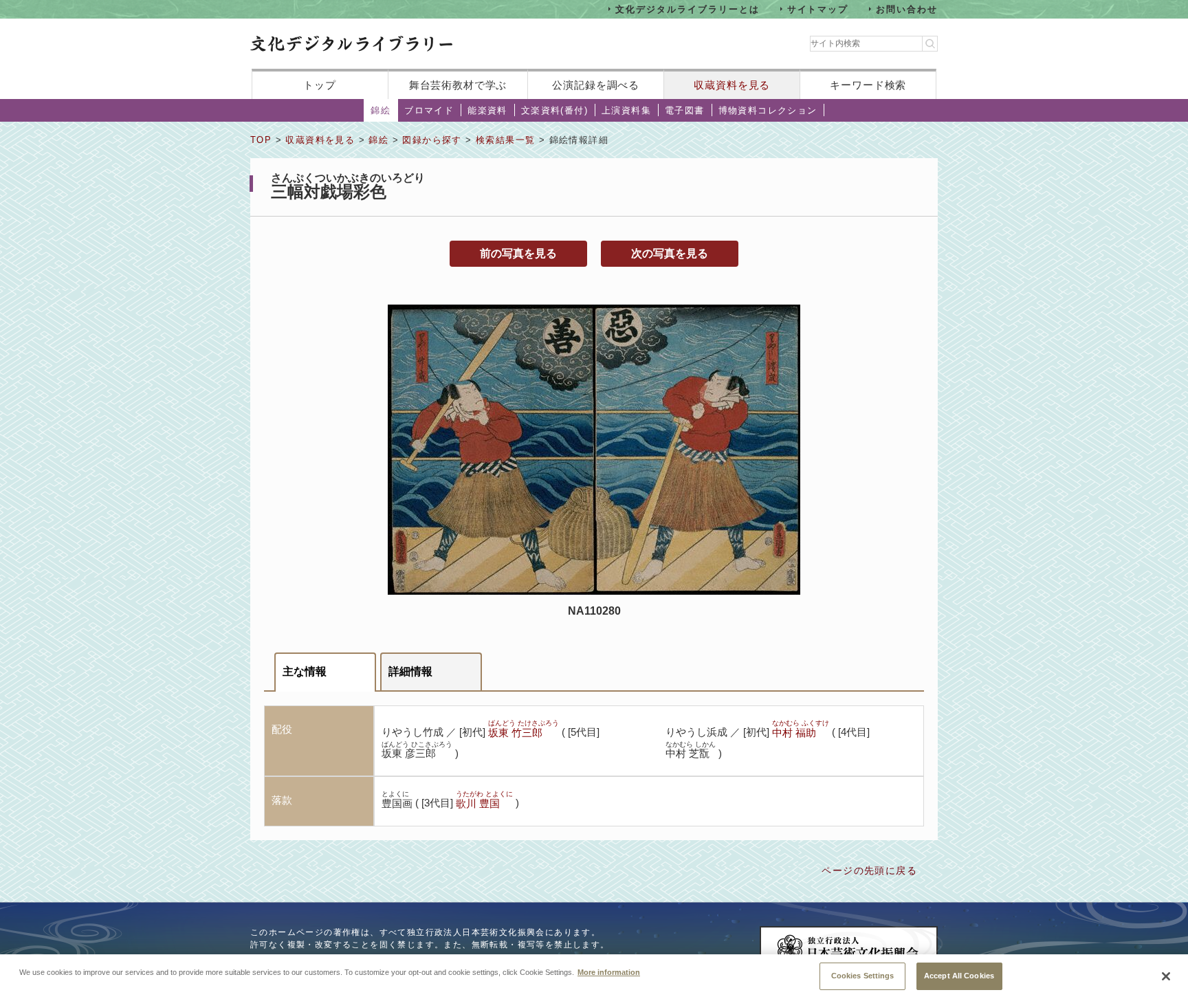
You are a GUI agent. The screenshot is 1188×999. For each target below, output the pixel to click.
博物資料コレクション (767, 110)
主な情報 (305, 671)
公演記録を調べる (595, 85)
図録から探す (431, 140)
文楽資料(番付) (554, 110)
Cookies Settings (862, 975)
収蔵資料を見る (732, 85)
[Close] (1166, 976)
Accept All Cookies (959, 975)
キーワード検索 (868, 85)
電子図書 (685, 110)
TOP (261, 140)
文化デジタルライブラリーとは (687, 8)
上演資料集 (626, 110)
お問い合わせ (907, 8)
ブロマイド (429, 110)
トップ (319, 85)
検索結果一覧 (505, 140)
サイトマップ (818, 8)
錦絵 (380, 110)
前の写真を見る (518, 253)
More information (609, 971)
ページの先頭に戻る (869, 870)
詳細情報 (410, 671)
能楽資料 (487, 110)
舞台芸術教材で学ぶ (458, 85)
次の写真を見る (669, 253)
